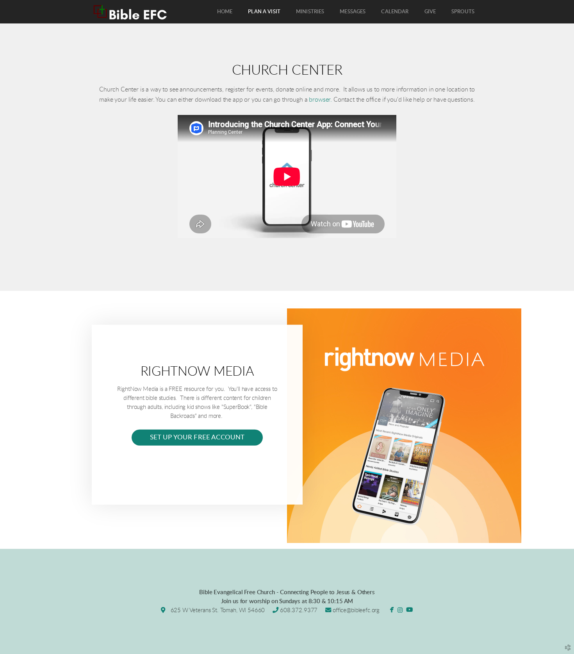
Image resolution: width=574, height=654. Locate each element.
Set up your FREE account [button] (197, 437)
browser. (320, 100)
